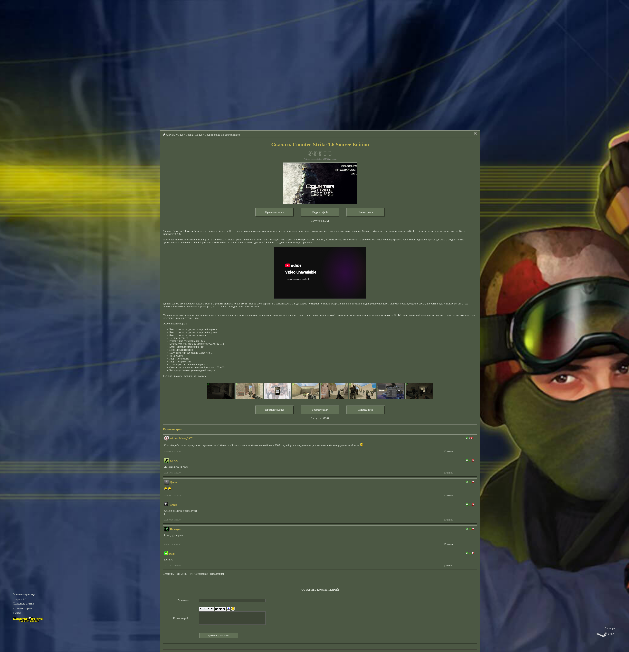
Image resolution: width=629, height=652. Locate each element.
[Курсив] (204, 609)
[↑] (467, 438)
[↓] (471, 438)
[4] (191, 573)
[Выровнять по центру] (220, 609)
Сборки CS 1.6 (22, 599)
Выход (17, 612)
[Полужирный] (201, 609)
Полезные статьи (23, 603)
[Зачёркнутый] (208, 609)
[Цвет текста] (228, 609)
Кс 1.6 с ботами (418, 231)
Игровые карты (22, 608)
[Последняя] (217, 573)
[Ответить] (448, 451)
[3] (186, 573)
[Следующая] (201, 573)
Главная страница (24, 594)
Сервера (610, 628)
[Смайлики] (233, 609)
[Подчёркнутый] (212, 609)
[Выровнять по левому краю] (217, 609)
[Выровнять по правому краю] (224, 609)
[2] (182, 573)
